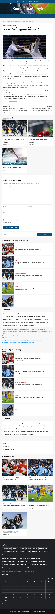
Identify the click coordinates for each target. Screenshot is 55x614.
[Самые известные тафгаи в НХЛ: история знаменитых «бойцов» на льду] (8, 249)
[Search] (52, 15)
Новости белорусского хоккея (9, 25)
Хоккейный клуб (27, 8)
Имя (4, 206)
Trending (28, 548)
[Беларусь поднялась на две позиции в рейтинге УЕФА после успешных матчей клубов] (8, 287)
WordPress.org (6, 452)
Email (30, 206)
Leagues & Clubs (7, 548)
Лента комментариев (8, 449)
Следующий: (41, 108)
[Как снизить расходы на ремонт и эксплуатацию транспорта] (8, 300)
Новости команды (25, 551)
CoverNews (35, 611)
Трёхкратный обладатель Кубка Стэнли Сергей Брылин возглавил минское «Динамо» (14, 140)
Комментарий (7, 187)
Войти (4, 443)
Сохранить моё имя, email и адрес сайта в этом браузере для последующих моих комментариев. (26, 221)
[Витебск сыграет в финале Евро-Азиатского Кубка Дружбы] (14, 156)
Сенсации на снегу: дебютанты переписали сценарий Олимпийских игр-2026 (22, 340)
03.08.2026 (32, 481)
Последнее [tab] (6, 240)
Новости (31, 1)
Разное (16, 247)
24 (6, 597)
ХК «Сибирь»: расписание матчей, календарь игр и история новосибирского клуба (24, 316)
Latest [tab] (5, 350)
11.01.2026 (5, 170)
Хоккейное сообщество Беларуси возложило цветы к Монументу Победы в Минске (40, 140)
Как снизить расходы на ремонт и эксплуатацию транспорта (29, 301)
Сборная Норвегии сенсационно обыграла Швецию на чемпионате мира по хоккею (23, 329)
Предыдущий (15, 109)
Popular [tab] (11, 350)
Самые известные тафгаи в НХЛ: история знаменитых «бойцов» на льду (21, 313)
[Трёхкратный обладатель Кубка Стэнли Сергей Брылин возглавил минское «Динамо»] (14, 128)
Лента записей (6, 446)
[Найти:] (20, 234)
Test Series (15, 548)
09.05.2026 (32, 144)
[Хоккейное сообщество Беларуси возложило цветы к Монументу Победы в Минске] (40, 128)
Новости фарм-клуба (37, 551)
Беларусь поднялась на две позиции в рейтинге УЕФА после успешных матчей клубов (25, 322)
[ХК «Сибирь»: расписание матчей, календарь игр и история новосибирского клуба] (8, 262)
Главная (25, 1)
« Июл (3, 603)
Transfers (22, 548)
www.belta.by (13, 101)
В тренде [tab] (25, 240)
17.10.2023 (6, 32)
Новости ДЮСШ (43, 548)
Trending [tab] (18, 350)
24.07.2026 (5, 144)
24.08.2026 (5, 481)
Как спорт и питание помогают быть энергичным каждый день (18, 342)
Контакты (36, 1)
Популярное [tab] (15, 240)
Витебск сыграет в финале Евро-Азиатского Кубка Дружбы (12, 168)
